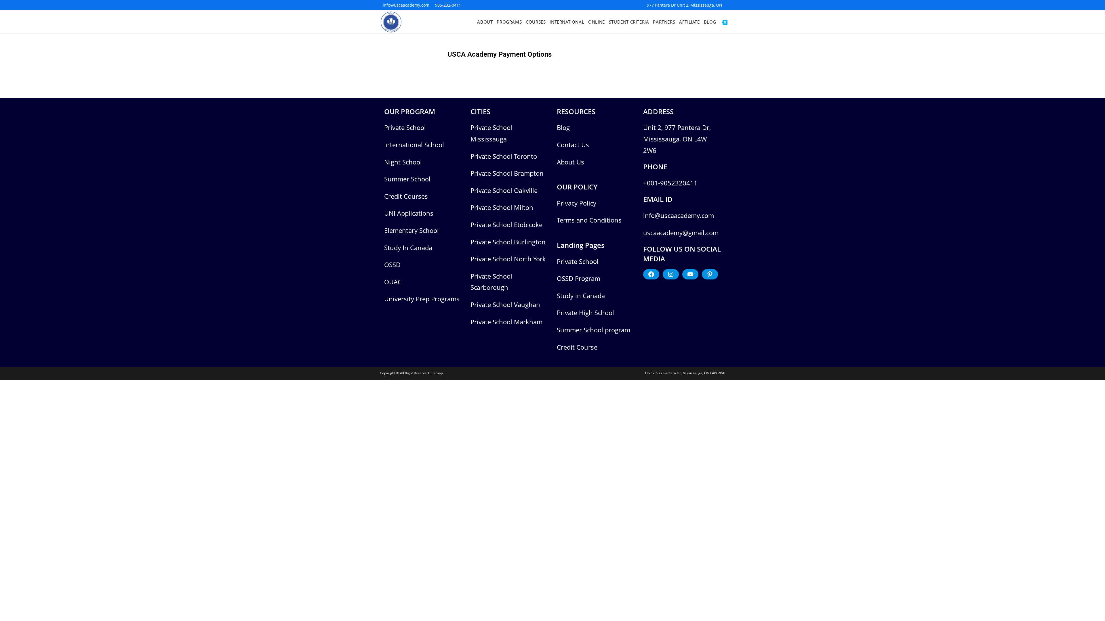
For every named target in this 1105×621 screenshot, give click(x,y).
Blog (563, 127)
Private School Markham (506, 321)
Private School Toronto (503, 156)
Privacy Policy (576, 203)
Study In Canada (408, 247)
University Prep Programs (422, 298)
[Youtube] (690, 274)
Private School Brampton (507, 173)
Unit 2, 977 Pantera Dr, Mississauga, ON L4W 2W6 (677, 138)
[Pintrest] (710, 274)
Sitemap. (437, 373)
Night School (403, 162)
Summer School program (593, 329)
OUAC (393, 281)
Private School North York (508, 258)
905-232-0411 (448, 5)
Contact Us (573, 144)
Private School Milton (501, 207)
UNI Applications (408, 213)
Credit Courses (406, 196)
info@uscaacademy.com (406, 5)
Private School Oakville (504, 190)
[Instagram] (671, 274)
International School (414, 144)
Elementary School (411, 230)
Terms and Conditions (589, 220)
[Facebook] (651, 274)
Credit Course (577, 347)
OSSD (392, 264)
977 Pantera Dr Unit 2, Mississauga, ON (684, 5)
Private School (405, 127)
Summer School (407, 179)
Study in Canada (581, 295)
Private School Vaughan (505, 304)
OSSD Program (578, 278)
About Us (570, 162)
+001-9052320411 (670, 183)
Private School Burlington (508, 241)
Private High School (585, 312)
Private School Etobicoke (506, 224)
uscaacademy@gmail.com (681, 232)
